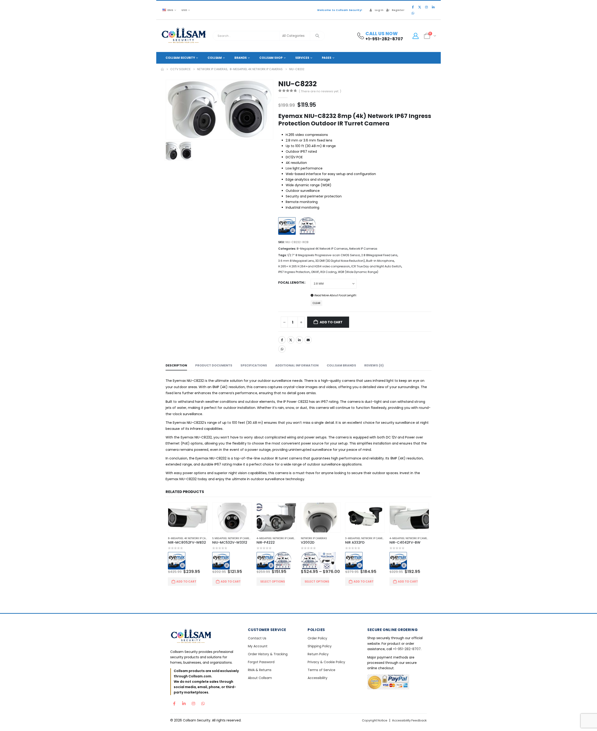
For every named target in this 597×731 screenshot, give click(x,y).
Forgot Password (261, 680)
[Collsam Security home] (205, 654)
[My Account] (415, 36)
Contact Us (257, 656)
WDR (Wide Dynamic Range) (358, 272)
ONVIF (315, 272)
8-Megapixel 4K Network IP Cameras (322, 249)
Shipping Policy (320, 664)
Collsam (215, 58)
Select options (272, 599)
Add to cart (331, 322)
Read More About (335, 295)
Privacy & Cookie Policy (326, 680)
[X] (420, 7)
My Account (257, 664)
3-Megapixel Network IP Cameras (367, 539)
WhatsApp (282, 349)
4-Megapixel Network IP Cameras (277, 539)
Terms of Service (321, 688)
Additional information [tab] (297, 365)
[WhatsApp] (413, 13)
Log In (379, 10)
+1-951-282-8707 (407, 667)
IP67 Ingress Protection (294, 272)
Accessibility (317, 696)
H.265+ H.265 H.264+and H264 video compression (314, 266)
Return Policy (318, 672)
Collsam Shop (271, 58)
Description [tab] (176, 365)
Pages (326, 58)
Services (302, 58)
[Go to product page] (186, 518)
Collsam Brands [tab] (341, 365)
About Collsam (260, 696)
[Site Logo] (184, 36)
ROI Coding (328, 272)
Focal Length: (291, 282)
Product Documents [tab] (213, 365)
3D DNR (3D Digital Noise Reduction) (340, 261)
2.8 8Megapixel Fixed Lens (379, 255)
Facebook (282, 340)
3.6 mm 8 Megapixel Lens (296, 261)
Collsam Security (180, 58)
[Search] (317, 36)
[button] (423, 492)
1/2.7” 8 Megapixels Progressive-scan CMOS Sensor (323, 255)
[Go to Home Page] (162, 69)
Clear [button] (316, 303)
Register (398, 10)
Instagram (193, 720)
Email (308, 340)
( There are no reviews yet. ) (320, 91)
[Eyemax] (288, 226)
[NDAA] (308, 226)
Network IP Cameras (363, 249)
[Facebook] (413, 7)
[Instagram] (426, 7)
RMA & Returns (259, 688)
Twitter (291, 340)
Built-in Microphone (380, 261)
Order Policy (317, 656)
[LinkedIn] (433, 7)
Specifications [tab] (253, 365)
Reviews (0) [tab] (374, 365)
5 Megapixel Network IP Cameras (232, 539)
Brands (240, 58)
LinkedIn (299, 340)
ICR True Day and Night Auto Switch (376, 266)
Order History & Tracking (268, 672)
